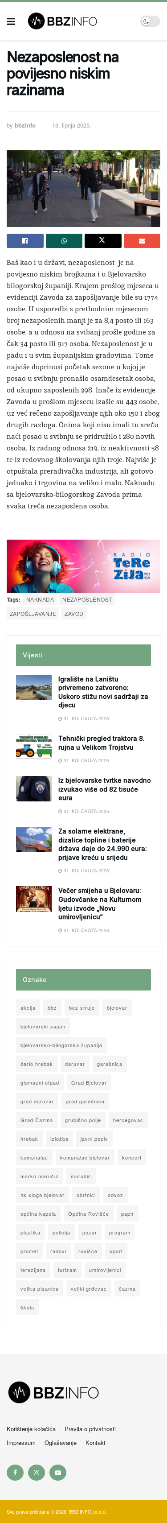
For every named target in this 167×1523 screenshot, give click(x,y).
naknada (40, 599)
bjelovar (117, 1007)
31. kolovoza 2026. (86, 718)
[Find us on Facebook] (15, 1473)
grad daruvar (37, 1101)
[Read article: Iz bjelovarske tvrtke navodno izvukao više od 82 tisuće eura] (34, 788)
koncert (132, 1157)
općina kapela (38, 1213)
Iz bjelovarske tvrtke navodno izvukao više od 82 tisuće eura (104, 788)
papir (127, 1213)
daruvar (75, 1063)
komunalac (34, 1157)
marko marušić (39, 1176)
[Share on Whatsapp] (64, 241)
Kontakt (96, 1442)
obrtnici (86, 1194)
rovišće (88, 1251)
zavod (74, 613)
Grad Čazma (36, 1119)
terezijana (33, 1269)
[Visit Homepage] (78, 21)
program (119, 1232)
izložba (59, 1138)
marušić (81, 1176)
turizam (67, 1269)
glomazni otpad (39, 1082)
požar (89, 1232)
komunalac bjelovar (85, 1157)
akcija (28, 1007)
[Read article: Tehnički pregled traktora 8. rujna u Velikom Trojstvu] (34, 746)
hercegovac (128, 1119)
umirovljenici (105, 1269)
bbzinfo (25, 125)
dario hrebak (36, 1063)
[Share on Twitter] (103, 241)
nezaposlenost (87, 599)
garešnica (109, 1063)
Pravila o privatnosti (90, 1428)
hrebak (29, 1138)
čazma (127, 1288)
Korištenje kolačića (31, 1428)
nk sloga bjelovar (42, 1194)
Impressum (21, 1442)
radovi (58, 1251)
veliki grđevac (89, 1288)
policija (61, 1232)
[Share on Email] (142, 241)
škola (27, 1307)
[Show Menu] (11, 21)
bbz (52, 1007)
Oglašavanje (61, 1442)
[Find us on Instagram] (36, 1473)
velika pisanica (39, 1288)
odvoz (115, 1194)
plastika (30, 1232)
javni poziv (94, 1138)
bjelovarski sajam (42, 1026)
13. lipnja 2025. (71, 125)
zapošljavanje (33, 613)
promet (29, 1251)
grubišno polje (83, 1119)
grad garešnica (85, 1101)
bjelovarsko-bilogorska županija (61, 1044)
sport (116, 1251)
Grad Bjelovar (89, 1082)
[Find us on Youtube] (57, 1473)
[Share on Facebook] (25, 241)
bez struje (82, 1007)
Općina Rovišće (88, 1213)
